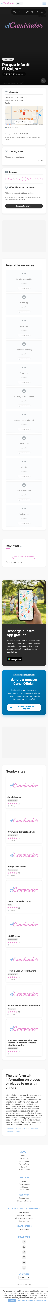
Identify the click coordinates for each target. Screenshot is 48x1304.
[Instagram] (24, 1252)
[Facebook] (24, 1242)
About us (24, 1156)
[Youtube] (24, 1268)
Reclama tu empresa (24, 206)
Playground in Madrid (30, 1128)
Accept (12, 1300)
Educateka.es (24, 1198)
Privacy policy (24, 1161)
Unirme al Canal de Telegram (26, 707)
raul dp (42, 16)
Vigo (18, 3)
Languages (24, 1274)
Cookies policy (24, 1158)
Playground (8, 59)
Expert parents (24, 1184)
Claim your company (24, 1215)
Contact (24, 1167)
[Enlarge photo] (42, 12)
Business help (24, 1221)
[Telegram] (24, 1262)
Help (24, 1181)
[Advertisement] (24, 231)
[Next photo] (27, 12)
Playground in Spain (13, 1131)
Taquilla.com (24, 1229)
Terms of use (24, 1164)
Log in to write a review (24, 556)
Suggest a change (14, 179)
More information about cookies (32, 1300)
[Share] (43, 80)
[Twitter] (24, 1247)
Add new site (24, 1190)
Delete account (24, 1170)
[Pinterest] (24, 1257)
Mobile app (24, 1187)
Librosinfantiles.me (24, 1201)
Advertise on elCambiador (24, 1218)
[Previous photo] (15, 12)
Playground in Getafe (13, 1128)
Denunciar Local (35, 179)
